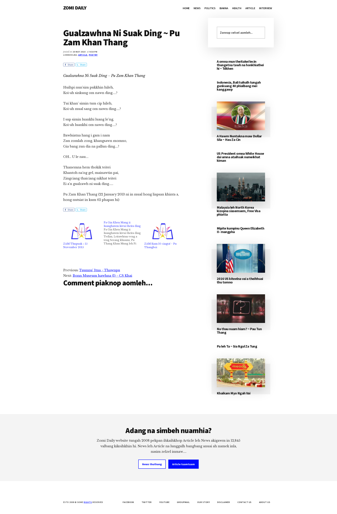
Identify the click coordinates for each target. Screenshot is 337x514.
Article (83, 55)
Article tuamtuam (183, 464)
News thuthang (152, 464)
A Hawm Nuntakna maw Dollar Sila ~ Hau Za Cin (239, 138)
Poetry (93, 55)
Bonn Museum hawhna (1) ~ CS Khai (102, 276)
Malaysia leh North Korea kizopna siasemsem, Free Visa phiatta (238, 211)
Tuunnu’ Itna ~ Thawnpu (99, 270)
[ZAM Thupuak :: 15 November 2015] (81, 231)
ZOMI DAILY (75, 8)
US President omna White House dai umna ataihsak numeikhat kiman (240, 157)
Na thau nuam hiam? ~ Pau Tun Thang (239, 331)
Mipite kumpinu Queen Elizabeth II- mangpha (240, 230)
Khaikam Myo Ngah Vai (233, 393)
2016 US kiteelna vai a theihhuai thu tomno (240, 280)
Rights (88, 502)
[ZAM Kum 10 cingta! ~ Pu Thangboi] (162, 231)
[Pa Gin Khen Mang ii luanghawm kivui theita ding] (124, 233)
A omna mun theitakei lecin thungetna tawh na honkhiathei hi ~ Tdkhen (240, 65)
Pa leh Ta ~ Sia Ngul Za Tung (237, 346)
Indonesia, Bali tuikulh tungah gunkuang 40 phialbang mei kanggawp (239, 85)
